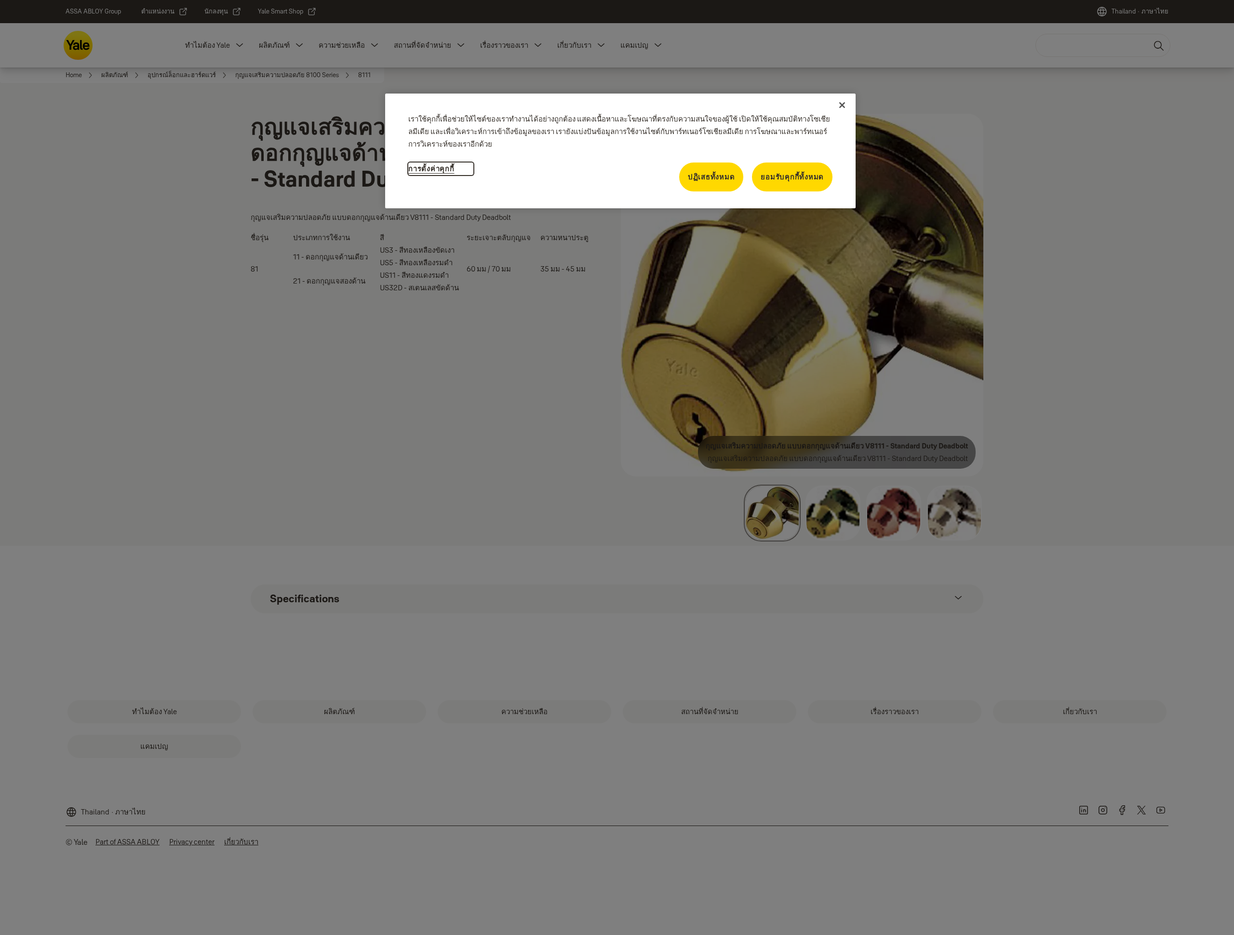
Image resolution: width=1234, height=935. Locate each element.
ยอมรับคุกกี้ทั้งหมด (792, 176)
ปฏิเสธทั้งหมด (711, 176)
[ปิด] (842, 105)
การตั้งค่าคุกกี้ (431, 168)
